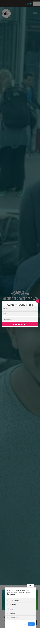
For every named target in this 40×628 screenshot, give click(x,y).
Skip (25, 624)
